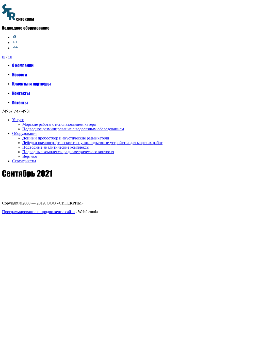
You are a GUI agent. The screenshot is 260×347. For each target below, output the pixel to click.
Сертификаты (24, 161)
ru (3, 56)
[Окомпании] (23, 65)
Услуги (18, 120)
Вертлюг (30, 156)
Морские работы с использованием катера (59, 124)
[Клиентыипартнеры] (31, 84)
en (10, 56)
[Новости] (19, 74)
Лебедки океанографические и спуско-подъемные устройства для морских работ (92, 142)
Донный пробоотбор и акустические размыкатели (65, 138)
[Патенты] (20, 102)
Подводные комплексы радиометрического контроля (68, 152)
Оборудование (24, 133)
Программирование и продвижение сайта (38, 212)
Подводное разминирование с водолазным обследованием (73, 129)
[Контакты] (21, 93)
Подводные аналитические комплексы (55, 147)
